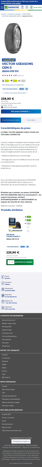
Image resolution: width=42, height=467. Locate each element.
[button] (28, 227)
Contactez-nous (7, 333)
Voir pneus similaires (20, 111)
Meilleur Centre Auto (9, 323)
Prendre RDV (6, 414)
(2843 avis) (20, 75)
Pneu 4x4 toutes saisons (10, 89)
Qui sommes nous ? (9, 320)
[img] (28, 227)
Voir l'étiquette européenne (13, 85)
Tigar (3, 374)
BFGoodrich (6, 377)
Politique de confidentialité (11, 447)
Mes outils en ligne (8, 389)
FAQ (3, 393)
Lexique (4, 386)
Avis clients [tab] (31, 120)
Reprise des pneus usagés (10, 402)
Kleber (4, 368)
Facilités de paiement (9, 396)
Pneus (4, 421)
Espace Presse (7, 330)
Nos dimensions (7, 424)
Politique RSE (6, 327)
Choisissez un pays (20, 441)
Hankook (5, 361)
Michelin (5, 355)
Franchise (5, 343)
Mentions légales (31, 445)
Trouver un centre (8, 418)
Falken (4, 364)
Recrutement (6, 339)
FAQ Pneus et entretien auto (11, 430)
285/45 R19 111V (10, 71)
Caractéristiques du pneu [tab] (10, 120)
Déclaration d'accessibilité (11, 399)
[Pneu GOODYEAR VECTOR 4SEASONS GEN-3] (13, 38)
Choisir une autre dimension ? (15, 93)
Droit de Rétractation (9, 336)
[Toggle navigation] (2, 7)
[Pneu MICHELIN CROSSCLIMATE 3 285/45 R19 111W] (17, 223)
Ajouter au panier (23, 262)
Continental (6, 358)
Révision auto (6, 427)
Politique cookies (8, 406)
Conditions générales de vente (14, 445)
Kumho (4, 371)
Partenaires (6, 346)
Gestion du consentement (31, 447)
